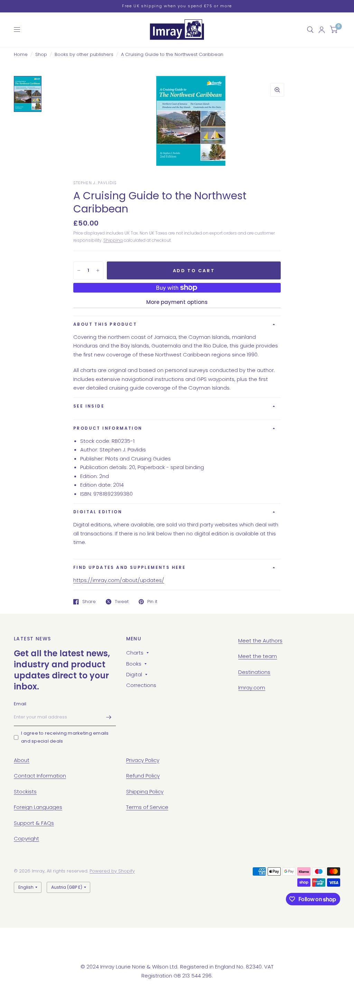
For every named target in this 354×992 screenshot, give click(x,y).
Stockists (25, 791)
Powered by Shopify (112, 871)
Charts (134, 652)
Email (20, 703)
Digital (134, 674)
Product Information (107, 428)
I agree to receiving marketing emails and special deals (65, 737)
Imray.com (251, 687)
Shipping (113, 240)
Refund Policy (143, 775)
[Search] (310, 29)
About (21, 760)
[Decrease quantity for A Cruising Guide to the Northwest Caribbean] (79, 270)
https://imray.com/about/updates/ (118, 580)
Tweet (122, 601)
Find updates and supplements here (129, 567)
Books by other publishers (84, 54)
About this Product (105, 324)
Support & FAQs (34, 823)
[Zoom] (277, 90)
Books (133, 663)
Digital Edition (97, 512)
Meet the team (257, 656)
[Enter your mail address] (109, 717)
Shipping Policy (145, 791)
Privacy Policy (142, 760)
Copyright (26, 838)
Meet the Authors (260, 640)
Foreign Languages (38, 807)
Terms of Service (147, 807)
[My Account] (321, 29)
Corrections (141, 685)
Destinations (254, 672)
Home (21, 54)
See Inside (88, 406)
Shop (41, 54)
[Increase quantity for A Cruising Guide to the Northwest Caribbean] (98, 270)
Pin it (152, 601)
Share (89, 601)
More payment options (177, 302)
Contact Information (40, 775)
